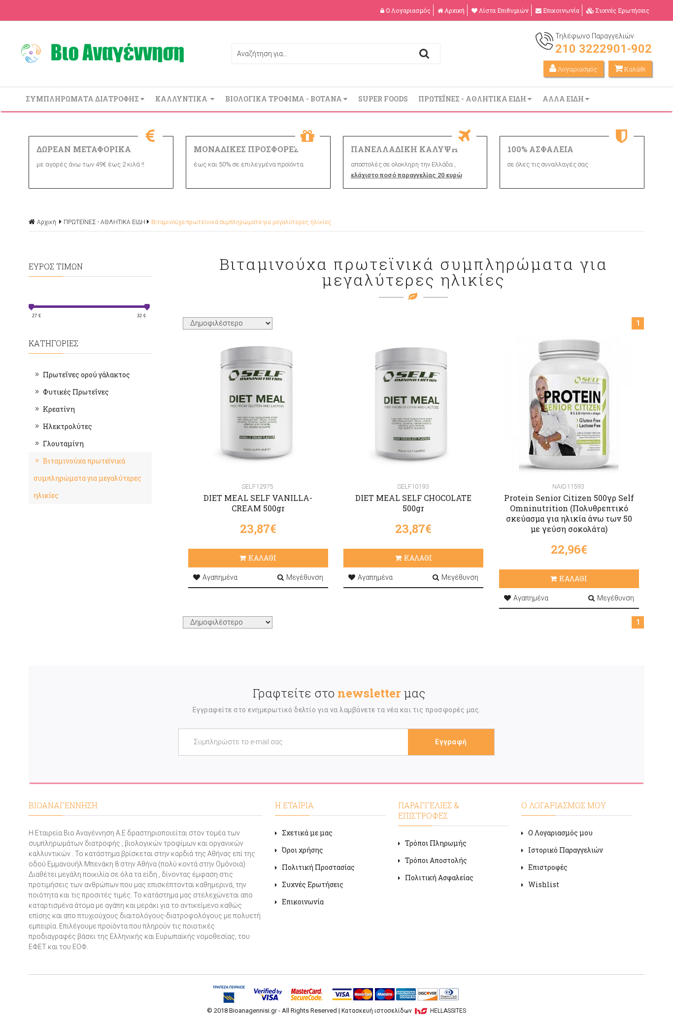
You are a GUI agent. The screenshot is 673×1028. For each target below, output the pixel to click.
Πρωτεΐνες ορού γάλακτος (86, 374)
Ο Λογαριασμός (408, 10)
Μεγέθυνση (304, 577)
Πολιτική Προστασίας (318, 867)
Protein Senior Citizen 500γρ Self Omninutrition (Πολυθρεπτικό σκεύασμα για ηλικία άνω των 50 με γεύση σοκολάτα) (569, 513)
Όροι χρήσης (302, 850)
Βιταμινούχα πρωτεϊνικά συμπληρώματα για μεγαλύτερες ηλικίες (241, 222)
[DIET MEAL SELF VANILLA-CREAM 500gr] (258, 404)
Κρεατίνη (59, 409)
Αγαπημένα (219, 577)
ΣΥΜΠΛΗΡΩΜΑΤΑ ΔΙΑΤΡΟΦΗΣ (83, 98)
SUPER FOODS (383, 98)
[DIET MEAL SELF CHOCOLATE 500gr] (413, 404)
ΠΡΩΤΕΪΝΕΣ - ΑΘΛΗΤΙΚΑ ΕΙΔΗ (473, 98)
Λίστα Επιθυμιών (504, 10)
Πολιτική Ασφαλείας (439, 877)
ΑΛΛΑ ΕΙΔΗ (563, 98)
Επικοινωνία (561, 10)
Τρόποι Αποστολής (436, 860)
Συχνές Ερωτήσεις (622, 10)
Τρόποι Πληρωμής (436, 843)
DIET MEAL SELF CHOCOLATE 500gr (413, 503)
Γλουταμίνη (63, 443)
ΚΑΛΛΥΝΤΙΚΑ (182, 98)
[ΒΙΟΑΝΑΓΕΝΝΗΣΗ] (102, 60)
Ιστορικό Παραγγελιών (565, 850)
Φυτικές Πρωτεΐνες (76, 392)
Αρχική (454, 10)
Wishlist (543, 884)
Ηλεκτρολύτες (67, 426)
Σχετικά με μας (307, 832)
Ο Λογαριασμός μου (560, 832)
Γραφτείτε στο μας (339, 693)
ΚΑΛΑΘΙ (262, 558)
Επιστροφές (548, 867)
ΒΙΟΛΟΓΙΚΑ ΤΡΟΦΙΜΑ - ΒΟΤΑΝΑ (284, 98)
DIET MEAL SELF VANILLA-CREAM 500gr (257, 503)
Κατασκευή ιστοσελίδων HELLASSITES (403, 1010)
